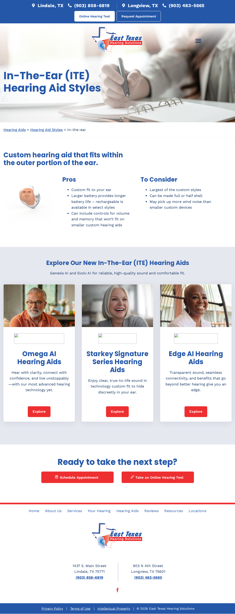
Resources (173, 511)
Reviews (151, 511)
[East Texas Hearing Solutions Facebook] (117, 591)
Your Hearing (99, 511)
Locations (197, 511)
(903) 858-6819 (91, 5)
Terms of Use (80, 608)
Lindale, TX (49, 5)
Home (34, 511)
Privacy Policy (52, 608)
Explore (39, 411)
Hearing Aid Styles (46, 130)
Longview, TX (142, 5)
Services (74, 511)
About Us (53, 511)
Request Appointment (138, 16)
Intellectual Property (114, 608)
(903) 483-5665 (185, 5)
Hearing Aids (14, 130)
